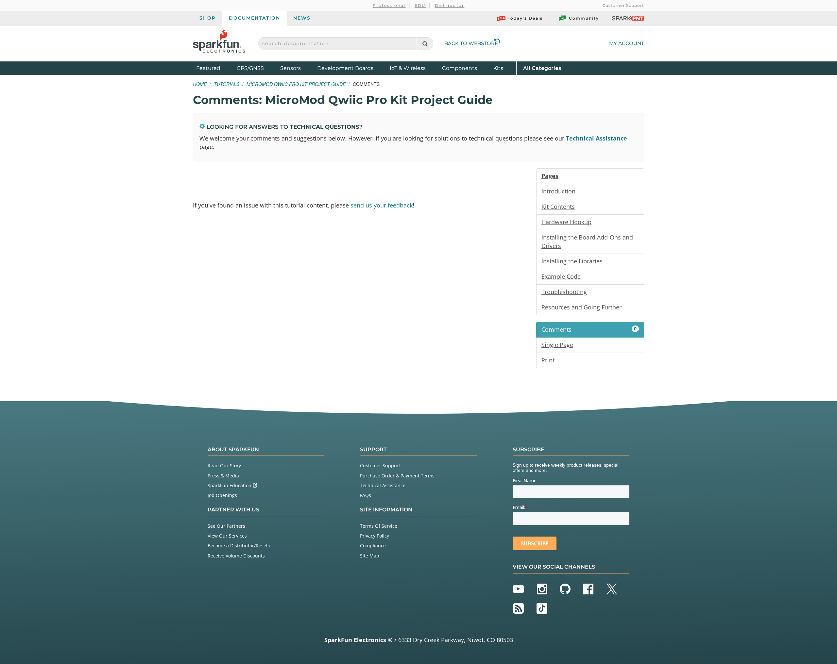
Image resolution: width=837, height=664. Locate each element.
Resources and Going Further (581, 307)
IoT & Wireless (408, 68)
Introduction (558, 191)
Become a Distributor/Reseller (240, 545)
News (302, 18)
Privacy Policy (374, 536)
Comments (589, 329)
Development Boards (345, 68)
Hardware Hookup (566, 222)
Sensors (290, 68)
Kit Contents (558, 206)
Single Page (557, 345)
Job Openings (222, 495)
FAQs (365, 495)
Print (548, 360)
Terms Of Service (378, 526)
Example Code (561, 276)
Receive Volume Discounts (236, 556)
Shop (207, 18)
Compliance (373, 545)
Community (584, 18)
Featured (214, 68)
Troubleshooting (564, 292)
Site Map (369, 556)
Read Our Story (224, 465)
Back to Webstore (471, 43)
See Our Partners (226, 526)
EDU (420, 5)
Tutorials (226, 84)
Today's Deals (525, 18)
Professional (389, 5)
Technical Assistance (596, 138)
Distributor (450, 5)
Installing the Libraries (572, 261)
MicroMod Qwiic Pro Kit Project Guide (296, 84)
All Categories (542, 68)
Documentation (254, 18)
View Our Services (227, 536)
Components (459, 68)
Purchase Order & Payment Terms (397, 476)
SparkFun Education (230, 485)
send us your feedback (381, 205)
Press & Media (223, 476)
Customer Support (623, 5)
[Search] (425, 43)
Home (200, 84)
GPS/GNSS (250, 68)
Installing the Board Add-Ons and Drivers (587, 241)
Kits (498, 68)
